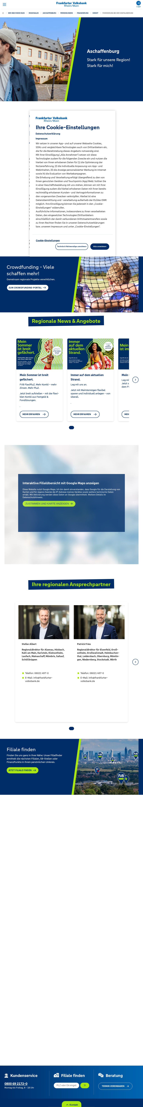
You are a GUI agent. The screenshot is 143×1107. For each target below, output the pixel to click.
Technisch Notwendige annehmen (71, 246)
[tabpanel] (39, 379)
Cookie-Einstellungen (48, 240)
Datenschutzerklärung (48, 133)
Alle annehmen (99, 246)
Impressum (41, 138)
